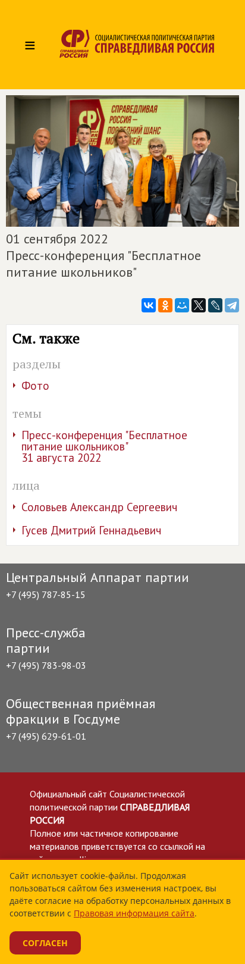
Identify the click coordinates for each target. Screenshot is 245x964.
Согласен (45, 943)
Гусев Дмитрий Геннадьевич (91, 530)
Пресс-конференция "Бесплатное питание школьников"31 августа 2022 (104, 446)
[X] (198, 305)
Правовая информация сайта (134, 913)
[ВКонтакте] (149, 305)
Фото (35, 385)
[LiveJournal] (215, 305)
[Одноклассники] (165, 305)
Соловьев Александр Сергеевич (99, 507)
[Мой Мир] (182, 305)
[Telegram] (232, 305)
